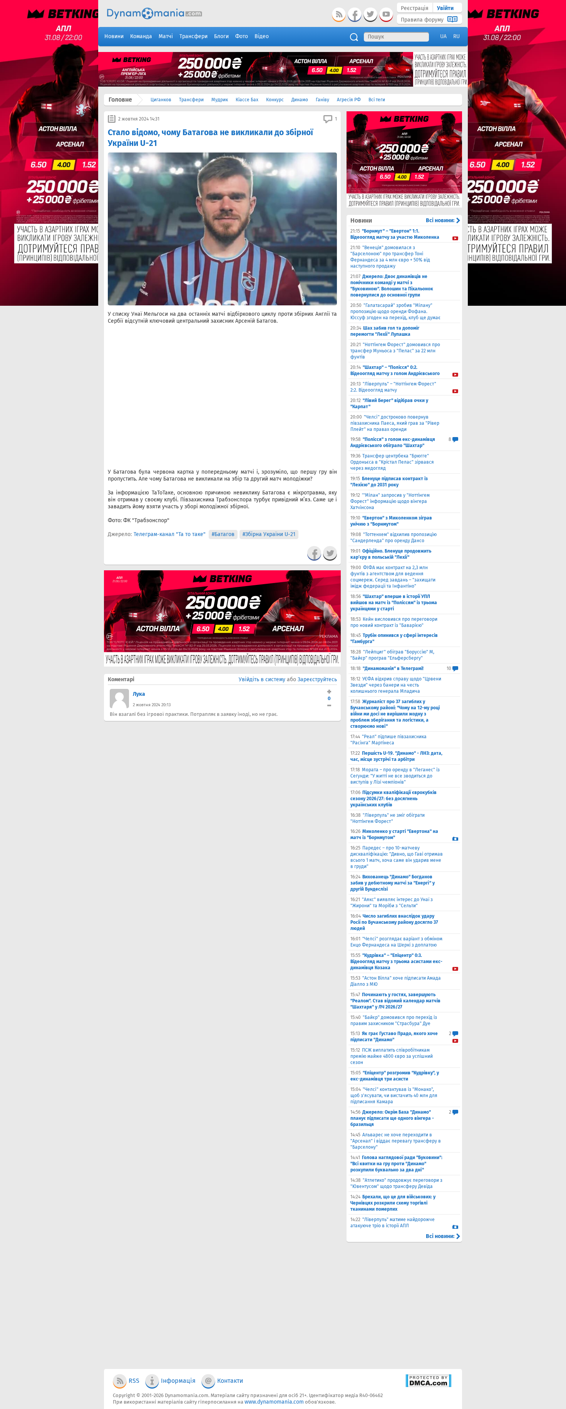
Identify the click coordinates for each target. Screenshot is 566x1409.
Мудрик (219, 99)
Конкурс (275, 99)
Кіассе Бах (247, 99)
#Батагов (223, 534)
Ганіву (322, 99)
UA (443, 36)
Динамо (299, 99)
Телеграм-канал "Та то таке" (170, 534)
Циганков (161, 99)
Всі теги (376, 99)
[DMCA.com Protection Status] (428, 1385)
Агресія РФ (349, 99)
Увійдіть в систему (262, 679)
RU (456, 36)
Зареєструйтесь (317, 679)
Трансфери (191, 99)
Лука (139, 694)
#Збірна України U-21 (269, 534)
